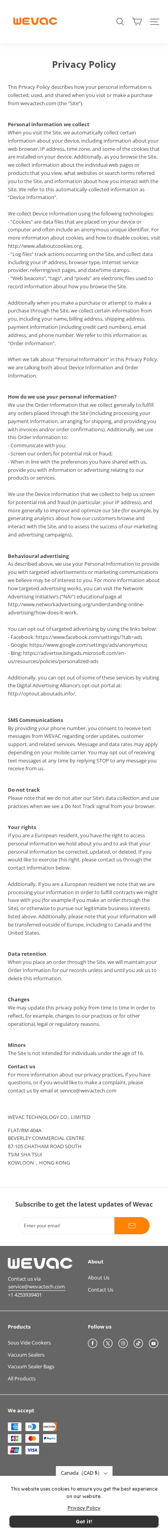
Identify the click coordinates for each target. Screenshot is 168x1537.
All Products (22, 1378)
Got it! (84, 1522)
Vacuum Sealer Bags (31, 1366)
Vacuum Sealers (26, 1354)
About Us (98, 1277)
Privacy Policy (84, 1508)
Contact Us (100, 1289)
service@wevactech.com (36, 1286)
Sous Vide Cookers (29, 1342)
